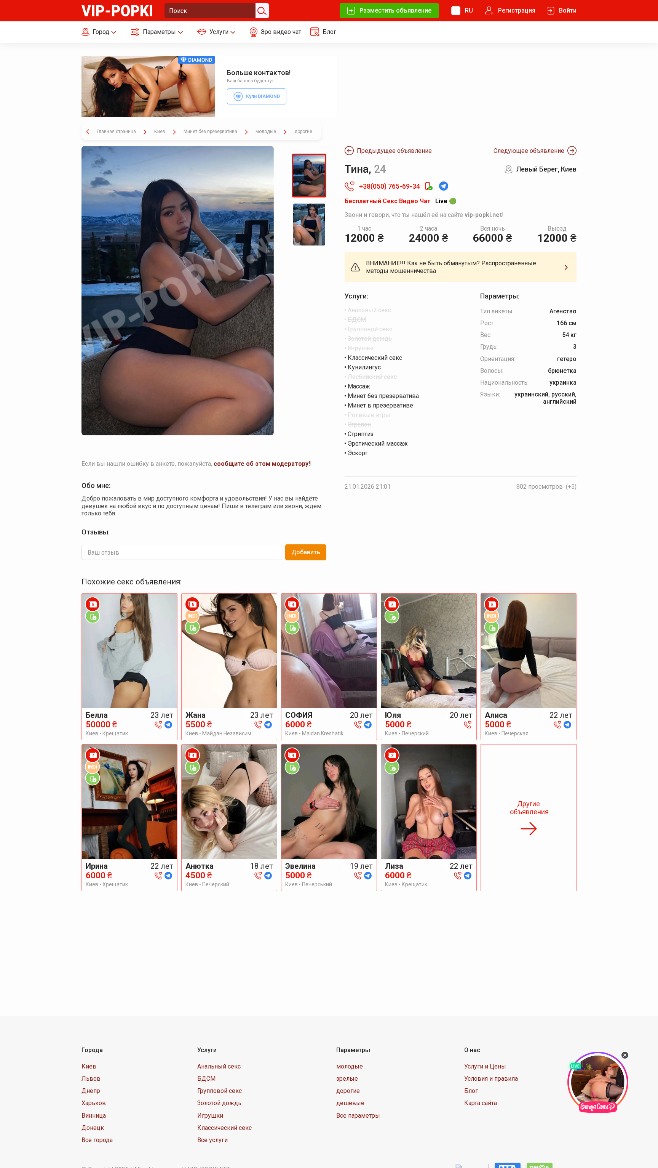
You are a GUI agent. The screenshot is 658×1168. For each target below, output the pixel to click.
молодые (349, 1066)
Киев (88, 1066)
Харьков (93, 1103)
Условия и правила (491, 1078)
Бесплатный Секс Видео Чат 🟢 (401, 201)
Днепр (90, 1090)
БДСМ (206, 1078)
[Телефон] (158, 724)
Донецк (92, 1127)
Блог (471, 1090)
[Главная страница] (116, 10)
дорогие (348, 1090)
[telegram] (168, 724)
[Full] (177, 290)
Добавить (305, 552)
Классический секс (224, 1127)
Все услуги (212, 1140)
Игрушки (210, 1115)
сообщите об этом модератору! (262, 463)
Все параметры (358, 1115)
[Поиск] (261, 10)
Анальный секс (219, 1066)
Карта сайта (480, 1103)
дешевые (350, 1103)
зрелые (347, 1078)
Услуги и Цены (485, 1066)
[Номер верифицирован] (428, 186)
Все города (97, 1140)
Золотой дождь (219, 1103)
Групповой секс (219, 1090)
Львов (91, 1078)
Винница (93, 1115)
